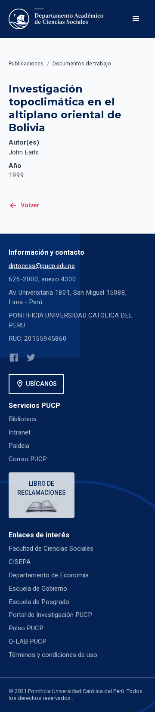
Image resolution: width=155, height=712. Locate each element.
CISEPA (20, 562)
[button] (136, 19)
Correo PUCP (28, 459)
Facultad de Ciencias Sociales (51, 548)
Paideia (19, 446)
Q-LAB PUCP (27, 641)
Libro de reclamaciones (41, 488)
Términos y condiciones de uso (53, 655)
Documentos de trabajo (82, 63)
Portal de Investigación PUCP (50, 615)
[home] (58, 19)
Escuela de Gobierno (38, 588)
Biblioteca (23, 419)
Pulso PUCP (26, 628)
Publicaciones (26, 63)
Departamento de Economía (49, 575)
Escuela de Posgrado (39, 602)
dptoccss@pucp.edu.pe (42, 266)
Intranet (20, 432)
